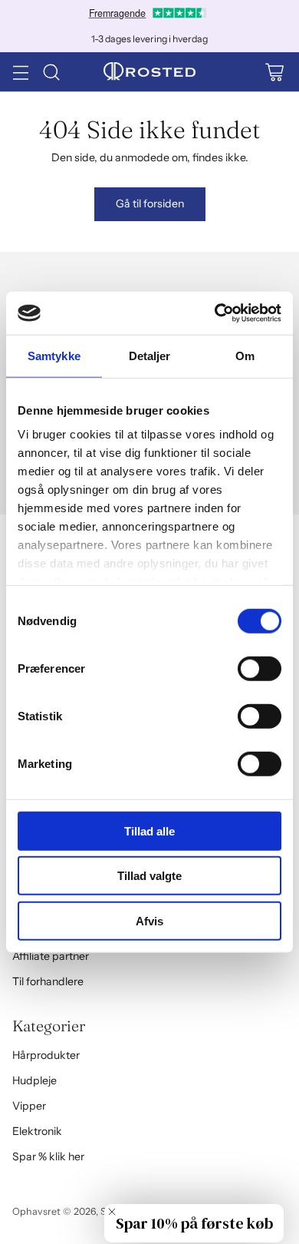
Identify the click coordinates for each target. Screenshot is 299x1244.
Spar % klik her (48, 1156)
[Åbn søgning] (51, 72)
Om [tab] (245, 355)
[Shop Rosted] (150, 72)
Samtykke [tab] (54, 355)
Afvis (149, 920)
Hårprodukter (46, 1055)
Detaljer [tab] (150, 355)
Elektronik (37, 1131)
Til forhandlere (48, 981)
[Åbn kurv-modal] (274, 72)
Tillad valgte (149, 875)
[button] (194, 1223)
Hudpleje (34, 1080)
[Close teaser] (112, 1211)
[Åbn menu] (20, 72)
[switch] (259, 668)
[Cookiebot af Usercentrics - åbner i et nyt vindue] (215, 313)
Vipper (29, 1106)
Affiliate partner (50, 956)
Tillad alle (149, 830)
